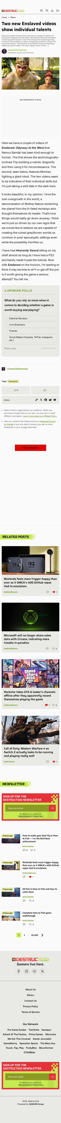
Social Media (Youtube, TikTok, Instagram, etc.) (31, 339)
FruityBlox (31, 1047)
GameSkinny (10, 1043)
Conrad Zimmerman (17, 50)
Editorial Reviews (18, 318)
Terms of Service (24, 816)
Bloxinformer (46, 1047)
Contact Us (30, 1000)
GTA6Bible (29, 1052)
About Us (30, 989)
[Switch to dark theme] (52, 10)
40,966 (34, 935)
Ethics (30, 995)
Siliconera (50, 1034)
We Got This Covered (19, 1038)
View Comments (30, 447)
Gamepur (46, 1029)
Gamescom (13, 381)
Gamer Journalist (42, 1038)
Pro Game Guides (17, 1029)
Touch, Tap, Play (15, 1047)
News (13, 17)
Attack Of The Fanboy (15, 1034)
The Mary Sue (47, 1043)
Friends (13, 330)
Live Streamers (17, 324)
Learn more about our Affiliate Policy (39, 416)
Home (4, 17)
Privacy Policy (38, 816)
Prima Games (36, 1034)
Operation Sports (28, 1043)
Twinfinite (34, 1029)
